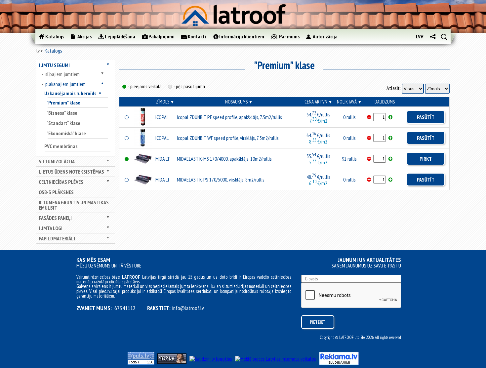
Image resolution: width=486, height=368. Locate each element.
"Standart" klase (63, 123)
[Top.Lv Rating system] (171, 361)
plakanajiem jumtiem (65, 84)
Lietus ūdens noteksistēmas (71, 171)
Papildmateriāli (57, 238)
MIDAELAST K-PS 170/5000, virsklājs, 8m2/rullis (220, 179)
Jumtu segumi (54, 65)
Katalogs (53, 50)
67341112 (125, 308)
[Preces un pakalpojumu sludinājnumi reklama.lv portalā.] (339, 363)
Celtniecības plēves (61, 182)
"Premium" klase (63, 102)
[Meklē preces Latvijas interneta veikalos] (275, 358)
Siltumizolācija (57, 161)
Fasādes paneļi (55, 218)
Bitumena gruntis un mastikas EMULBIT (74, 205)
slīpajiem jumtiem (62, 74)
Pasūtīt (425, 117)
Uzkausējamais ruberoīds (70, 93)
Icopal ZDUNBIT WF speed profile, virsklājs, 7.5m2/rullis (228, 138)
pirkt (426, 158)
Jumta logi (50, 228)
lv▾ (419, 36)
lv (38, 50)
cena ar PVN (318, 102)
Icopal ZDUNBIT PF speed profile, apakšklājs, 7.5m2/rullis (229, 117)
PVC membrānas (60, 146)
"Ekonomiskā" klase (66, 133)
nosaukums (239, 102)
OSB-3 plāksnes (56, 192)
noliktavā (349, 102)
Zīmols (165, 102)
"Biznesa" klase (62, 112)
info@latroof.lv (188, 308)
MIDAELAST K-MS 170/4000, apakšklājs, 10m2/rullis (224, 158)
